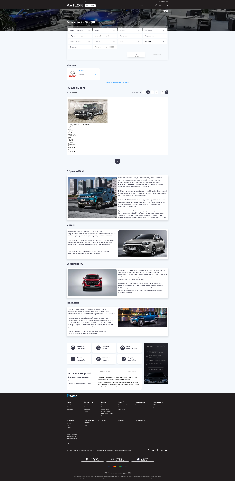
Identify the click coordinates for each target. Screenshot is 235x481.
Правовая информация (72, 438)
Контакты (107, 1)
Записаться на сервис (106, 404)
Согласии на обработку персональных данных (118, 385)
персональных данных (122, 379)
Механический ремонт (106, 411)
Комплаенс (69, 432)
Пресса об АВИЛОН (71, 436)
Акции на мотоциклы (123, 407)
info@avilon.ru (100, 450)
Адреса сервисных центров (107, 413)
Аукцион (86, 411)
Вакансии (69, 429)
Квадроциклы (70, 409)
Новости (68, 423)
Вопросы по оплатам (71, 443)
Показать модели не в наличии (117, 83)
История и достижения (72, 434)
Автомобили (70, 1)
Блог (68, 425)
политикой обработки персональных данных (119, 377)
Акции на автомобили (123, 404)
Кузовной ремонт (105, 409)
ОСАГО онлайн (156, 404)
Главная (69, 13)
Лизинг (85, 425)
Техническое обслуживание (107, 407)
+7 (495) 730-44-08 (73, 450)
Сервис (94, 1)
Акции (100, 1)
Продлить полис (156, 407)
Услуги (87, 1)
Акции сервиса (104, 415)
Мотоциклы (79, 1)
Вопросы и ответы (71, 440)
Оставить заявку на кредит (141, 404)
